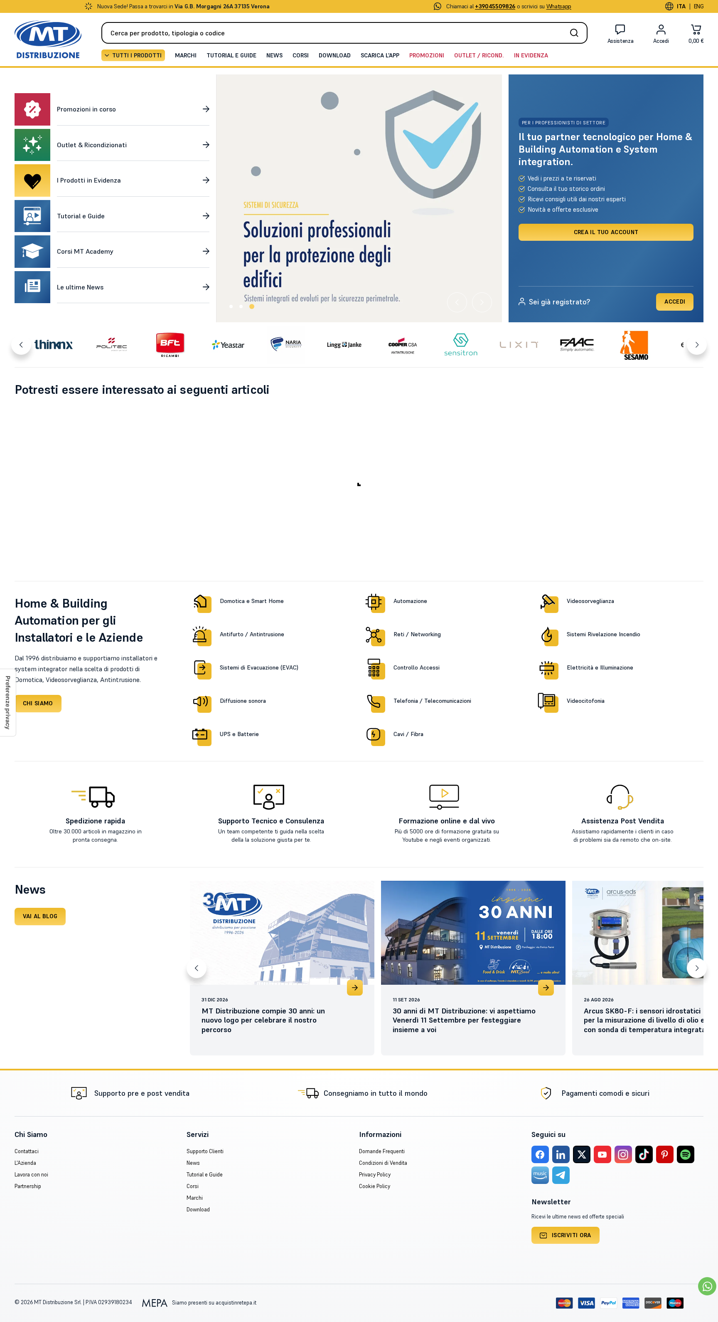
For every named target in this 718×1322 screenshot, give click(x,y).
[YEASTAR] (228, 345)
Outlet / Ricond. (479, 55)
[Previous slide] (457, 302)
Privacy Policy (375, 1174)
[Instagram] (623, 1154)
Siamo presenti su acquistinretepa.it (213, 1302)
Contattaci (27, 1151)
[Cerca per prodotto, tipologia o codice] (577, 33)
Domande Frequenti (382, 1151)
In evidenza (531, 55)
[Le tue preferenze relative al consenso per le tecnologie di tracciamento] (8, 702)
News (274, 55)
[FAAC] (577, 345)
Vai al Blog (40, 916)
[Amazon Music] (540, 1175)
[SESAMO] (635, 345)
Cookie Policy (374, 1186)
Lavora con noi (31, 1174)
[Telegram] (561, 1175)
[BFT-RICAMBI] (170, 345)
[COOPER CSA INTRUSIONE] (403, 345)
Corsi (301, 55)
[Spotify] (685, 1154)
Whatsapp (558, 6)
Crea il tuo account (606, 232)
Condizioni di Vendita (383, 1162)
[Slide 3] (253, 306)
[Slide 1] (232, 306)
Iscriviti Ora (571, 1235)
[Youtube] (602, 1154)
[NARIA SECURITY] (286, 345)
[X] (581, 1154)
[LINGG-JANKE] (344, 345)
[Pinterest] (665, 1154)
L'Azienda (25, 1162)
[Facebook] (540, 1154)
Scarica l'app (380, 55)
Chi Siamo (38, 703)
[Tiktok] (644, 1154)
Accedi (674, 301)
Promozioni (426, 55)
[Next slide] (482, 302)
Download (335, 55)
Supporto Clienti (205, 1151)
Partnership (28, 1186)
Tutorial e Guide (231, 55)
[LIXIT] (519, 345)
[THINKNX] (53, 345)
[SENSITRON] (461, 345)
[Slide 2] (243, 306)
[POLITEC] (112, 345)
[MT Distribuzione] (48, 39)
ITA (681, 6)
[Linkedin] (561, 1154)
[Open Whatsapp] (707, 1286)
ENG (699, 6)
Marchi (186, 55)
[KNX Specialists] (357, 198)
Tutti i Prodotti (137, 55)
